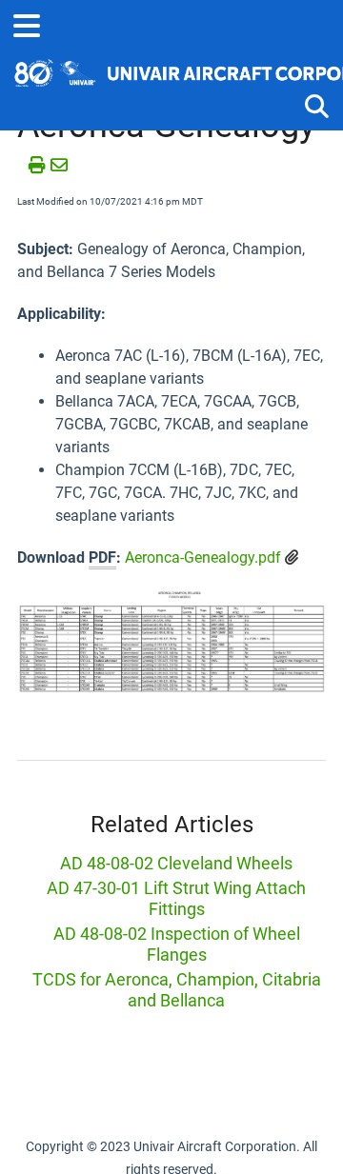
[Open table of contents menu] (33, 23)
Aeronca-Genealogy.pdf (203, 557)
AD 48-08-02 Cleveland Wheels (176, 863)
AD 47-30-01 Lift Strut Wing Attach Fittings (176, 898)
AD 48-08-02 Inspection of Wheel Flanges (176, 944)
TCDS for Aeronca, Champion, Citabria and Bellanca (176, 989)
